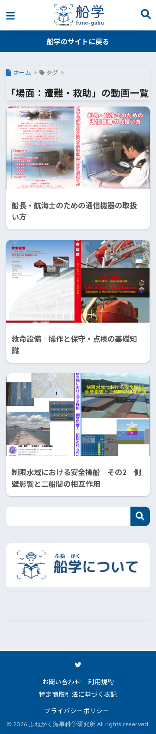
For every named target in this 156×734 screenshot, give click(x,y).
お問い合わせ (61, 681)
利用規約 (101, 681)
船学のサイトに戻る (78, 41)
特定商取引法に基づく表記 (78, 693)
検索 (140, 516)
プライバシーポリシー (76, 710)
